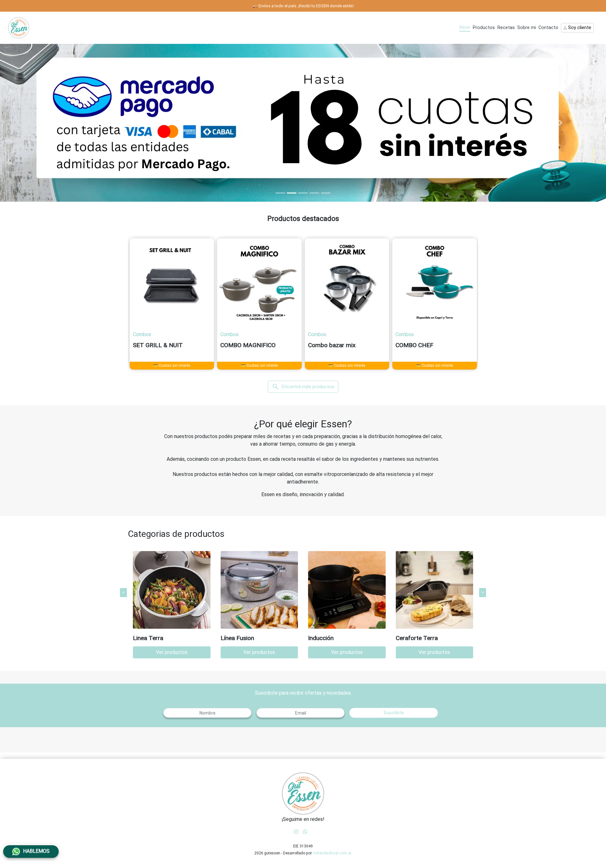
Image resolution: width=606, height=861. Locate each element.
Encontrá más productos (303, 386)
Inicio (464, 27)
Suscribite (393, 712)
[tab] (280, 193)
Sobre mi (526, 27)
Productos (484, 27)
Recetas (506, 27)
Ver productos (171, 652)
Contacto (548, 27)
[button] (45, 123)
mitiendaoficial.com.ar (332, 853)
